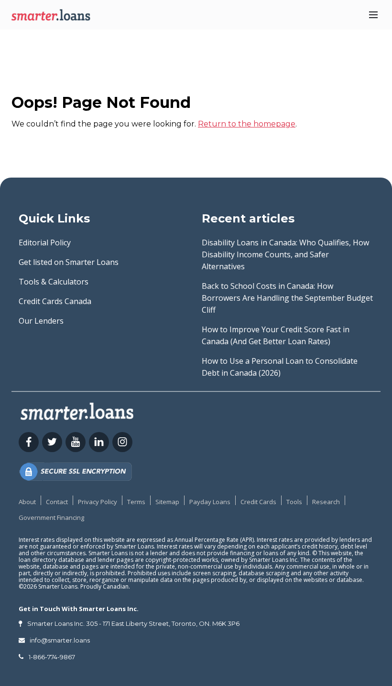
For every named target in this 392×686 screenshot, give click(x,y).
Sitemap (167, 501)
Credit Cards (258, 501)
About (27, 501)
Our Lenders (41, 321)
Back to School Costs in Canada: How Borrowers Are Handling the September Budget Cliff (287, 298)
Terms (136, 501)
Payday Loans (209, 501)
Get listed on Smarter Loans (69, 262)
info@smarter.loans (60, 640)
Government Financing (51, 517)
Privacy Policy (97, 501)
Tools (294, 501)
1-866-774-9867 (52, 657)
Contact (57, 501)
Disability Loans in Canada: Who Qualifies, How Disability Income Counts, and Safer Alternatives (285, 254)
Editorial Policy (45, 242)
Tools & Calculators (53, 281)
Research (326, 501)
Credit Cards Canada (55, 301)
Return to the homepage (246, 123)
